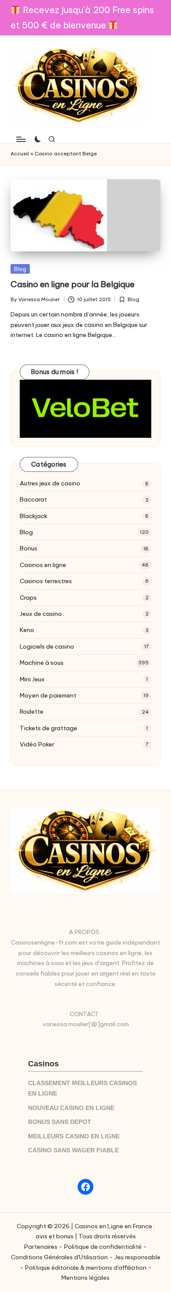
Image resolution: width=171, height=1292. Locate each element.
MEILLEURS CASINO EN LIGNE (74, 1136)
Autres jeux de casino (50, 483)
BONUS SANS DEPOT (59, 1122)
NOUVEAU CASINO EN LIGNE (71, 1108)
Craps (28, 597)
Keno (27, 630)
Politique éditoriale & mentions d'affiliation (85, 1267)
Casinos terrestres (46, 581)
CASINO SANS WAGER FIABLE (73, 1150)
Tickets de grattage (48, 728)
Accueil (20, 154)
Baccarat (33, 499)
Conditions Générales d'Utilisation (59, 1257)
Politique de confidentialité (103, 1247)
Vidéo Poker (37, 744)
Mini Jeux (32, 679)
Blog (20, 268)
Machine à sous (42, 663)
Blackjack (33, 516)
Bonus (28, 548)
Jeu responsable (137, 1257)
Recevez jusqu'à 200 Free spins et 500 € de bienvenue (82, 17)
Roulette (31, 711)
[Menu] (20, 139)
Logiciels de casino (47, 646)
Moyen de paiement (48, 695)
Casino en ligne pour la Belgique (73, 284)
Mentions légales (85, 1278)
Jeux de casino (41, 614)
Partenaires (40, 1247)
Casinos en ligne (43, 565)
